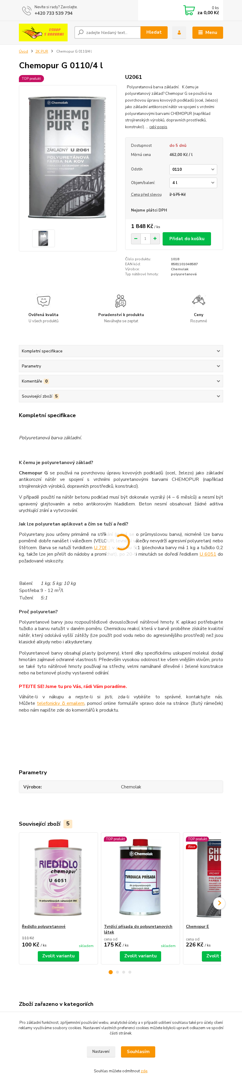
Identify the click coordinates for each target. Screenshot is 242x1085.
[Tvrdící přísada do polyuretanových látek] (140, 878)
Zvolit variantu (58, 956)
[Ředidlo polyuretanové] (58, 878)
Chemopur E (197, 926)
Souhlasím (138, 1052)
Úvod (23, 51)
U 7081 (102, 547)
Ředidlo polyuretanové (44, 926)
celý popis (158, 127)
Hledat (154, 32)
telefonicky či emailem (60, 703)
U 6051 (208, 554)
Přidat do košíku (187, 239)
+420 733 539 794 (54, 13)
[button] (111, 972)
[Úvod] (44, 32)
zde (144, 1071)
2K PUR (41, 51)
